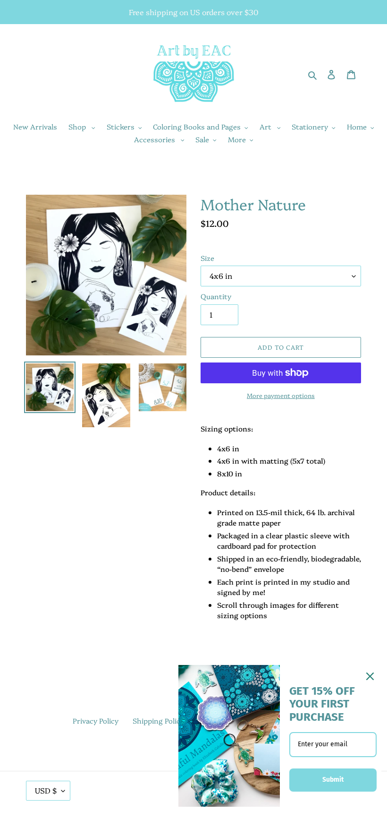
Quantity (216, 296)
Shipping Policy (158, 720)
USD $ (46, 790)
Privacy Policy (95, 720)
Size (207, 258)
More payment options (281, 395)
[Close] (370, 676)
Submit (333, 780)
